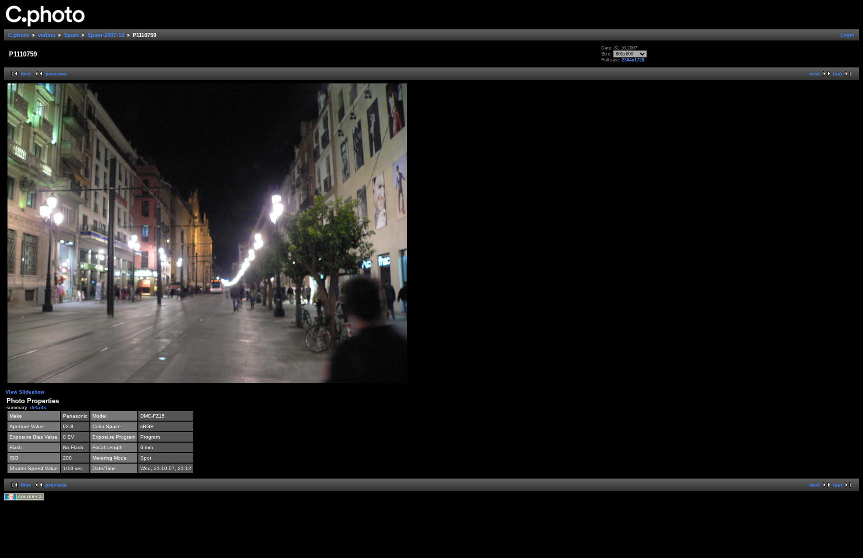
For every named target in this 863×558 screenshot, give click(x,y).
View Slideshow (24, 392)
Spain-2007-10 (105, 35)
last (837, 73)
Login (847, 34)
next (814, 73)
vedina (46, 35)
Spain (71, 35)
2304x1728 (633, 59)
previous (56, 73)
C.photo (18, 35)
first (25, 73)
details (38, 407)
